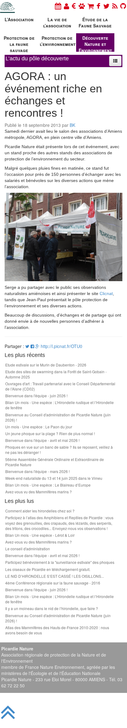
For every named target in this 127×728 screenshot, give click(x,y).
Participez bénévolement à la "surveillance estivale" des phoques (59, 562)
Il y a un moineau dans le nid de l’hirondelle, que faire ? (51, 608)
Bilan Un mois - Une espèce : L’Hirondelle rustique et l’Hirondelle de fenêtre (59, 405)
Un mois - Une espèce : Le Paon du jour (38, 426)
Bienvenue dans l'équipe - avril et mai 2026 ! (42, 440)
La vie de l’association (57, 22)
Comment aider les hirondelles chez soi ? (40, 510)
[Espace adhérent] (66, 5)
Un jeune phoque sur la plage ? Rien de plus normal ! (50, 433)
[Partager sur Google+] (37, 346)
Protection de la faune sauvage (19, 43)
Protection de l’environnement (58, 41)
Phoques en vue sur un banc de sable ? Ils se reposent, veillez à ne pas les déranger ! (59, 449)
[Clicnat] (82, 5)
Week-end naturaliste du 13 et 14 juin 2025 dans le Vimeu (53, 478)
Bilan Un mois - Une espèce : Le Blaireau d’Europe (48, 484)
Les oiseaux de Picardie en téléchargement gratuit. (47, 569)
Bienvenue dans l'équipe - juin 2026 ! (36, 395)
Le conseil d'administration (27, 548)
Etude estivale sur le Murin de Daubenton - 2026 (45, 364)
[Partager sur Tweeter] (28, 346)
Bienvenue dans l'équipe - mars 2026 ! (37, 471)
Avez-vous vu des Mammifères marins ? (38, 491)
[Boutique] (91, 5)
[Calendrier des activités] (58, 5)
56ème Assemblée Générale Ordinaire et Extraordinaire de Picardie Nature (54, 462)
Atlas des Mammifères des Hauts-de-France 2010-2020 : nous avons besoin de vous (57, 630)
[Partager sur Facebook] (32, 346)
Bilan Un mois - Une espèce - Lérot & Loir (40, 535)
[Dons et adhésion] (74, 5)
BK (72, 125)
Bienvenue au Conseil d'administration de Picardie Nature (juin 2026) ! (58, 417)
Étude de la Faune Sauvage (95, 22)
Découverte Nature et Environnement (95, 43)
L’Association (19, 19)
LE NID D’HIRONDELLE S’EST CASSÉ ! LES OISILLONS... (54, 576)
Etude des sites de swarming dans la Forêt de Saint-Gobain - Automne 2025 (56, 374)
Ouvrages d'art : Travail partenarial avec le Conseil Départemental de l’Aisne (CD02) (60, 386)
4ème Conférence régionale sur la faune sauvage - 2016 (52, 582)
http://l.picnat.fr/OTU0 (61, 346)
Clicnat (106, 293)
